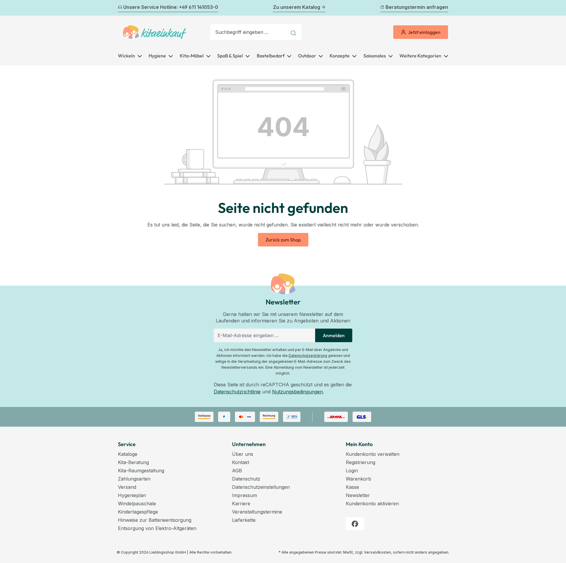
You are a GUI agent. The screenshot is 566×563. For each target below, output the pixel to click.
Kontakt (240, 462)
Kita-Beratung (133, 462)
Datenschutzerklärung (308, 355)
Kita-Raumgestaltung (141, 470)
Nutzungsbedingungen (297, 392)
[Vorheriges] (121, 7)
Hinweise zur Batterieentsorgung (154, 520)
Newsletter (358, 495)
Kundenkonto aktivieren (372, 503)
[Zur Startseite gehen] (154, 32)
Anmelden (334, 335)
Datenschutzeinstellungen (261, 487)
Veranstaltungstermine (257, 512)
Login (352, 470)
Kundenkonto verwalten (372, 454)
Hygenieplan (132, 495)
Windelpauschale (137, 503)
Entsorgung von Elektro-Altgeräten (157, 528)
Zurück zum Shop (283, 240)
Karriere (241, 503)
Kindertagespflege (138, 512)
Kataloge (127, 454)
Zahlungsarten (134, 479)
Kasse (352, 487)
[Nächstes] (444, 7)
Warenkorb (358, 479)
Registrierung (360, 462)
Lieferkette (244, 520)
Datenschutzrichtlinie (237, 392)
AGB (237, 470)
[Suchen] (294, 32)
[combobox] (248, 32)
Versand (127, 487)
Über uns (242, 454)
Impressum (244, 495)
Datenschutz (246, 479)
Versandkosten (377, 552)
